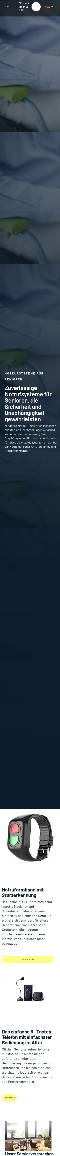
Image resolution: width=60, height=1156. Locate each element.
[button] (36, 6)
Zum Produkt (28, 959)
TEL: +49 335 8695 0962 (23, 6)
